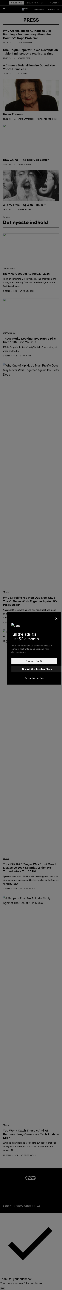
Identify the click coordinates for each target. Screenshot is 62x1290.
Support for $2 (34, 661)
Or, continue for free (34, 678)
